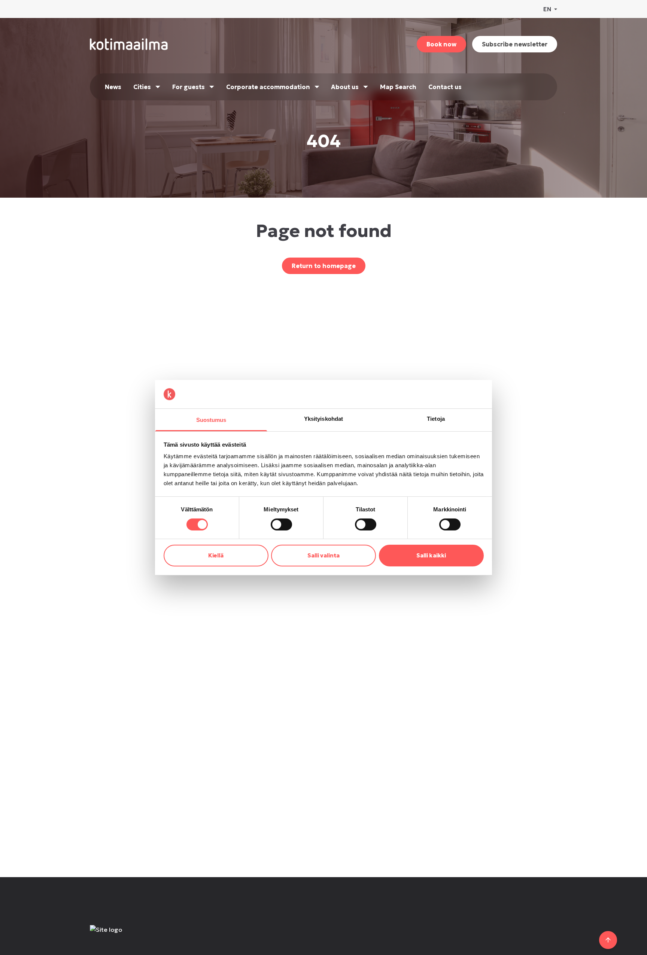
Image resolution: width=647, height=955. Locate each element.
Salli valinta (323, 555)
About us (345, 87)
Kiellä (216, 555)
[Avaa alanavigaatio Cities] (157, 86)
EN (547, 9)
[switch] (281, 524)
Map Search (398, 87)
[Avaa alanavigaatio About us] (365, 86)
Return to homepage (324, 266)
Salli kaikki (431, 555)
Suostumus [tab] (211, 420)
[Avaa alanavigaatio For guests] (211, 86)
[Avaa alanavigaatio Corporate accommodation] (317, 86)
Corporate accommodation (268, 87)
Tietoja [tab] (436, 419)
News (113, 87)
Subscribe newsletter (514, 44)
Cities (142, 87)
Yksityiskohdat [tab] (323, 419)
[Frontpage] (145, 937)
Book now (441, 44)
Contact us (445, 87)
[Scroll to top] (608, 940)
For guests (188, 87)
